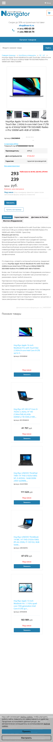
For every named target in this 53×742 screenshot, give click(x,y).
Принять (26, 731)
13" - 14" (42, 55)
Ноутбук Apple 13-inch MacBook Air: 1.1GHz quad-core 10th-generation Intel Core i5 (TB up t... (25, 605)
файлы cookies (26, 717)
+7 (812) (25, 29)
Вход (49, 3)
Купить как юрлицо (13, 209)
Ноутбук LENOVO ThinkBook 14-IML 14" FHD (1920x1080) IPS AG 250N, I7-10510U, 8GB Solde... (26, 541)
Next (44, 114)
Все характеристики (12, 166)
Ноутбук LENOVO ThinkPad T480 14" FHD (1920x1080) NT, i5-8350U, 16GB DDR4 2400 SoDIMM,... (25, 477)
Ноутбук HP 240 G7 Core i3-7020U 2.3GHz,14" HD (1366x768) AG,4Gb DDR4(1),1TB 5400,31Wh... (26, 413)
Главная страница (8, 55)
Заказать (10, 203)
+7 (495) (25, 32)
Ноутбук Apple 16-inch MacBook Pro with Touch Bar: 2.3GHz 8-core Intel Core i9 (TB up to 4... (27, 349)
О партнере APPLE (11, 144)
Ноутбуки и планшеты (27, 55)
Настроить (26, 738)
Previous (8, 114)
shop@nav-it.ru (26, 25)
